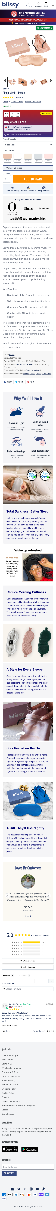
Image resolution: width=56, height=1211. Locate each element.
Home (5, 101)
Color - (8, 150)
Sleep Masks (17, 101)
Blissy (23, 1206)
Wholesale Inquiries (11, 1068)
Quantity (6, 173)
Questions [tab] (23, 975)
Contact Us (7, 1063)
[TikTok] (43, 1188)
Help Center (7, 1059)
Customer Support (10, 1055)
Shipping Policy (9, 1088)
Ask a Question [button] (29, 967)
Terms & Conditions (11, 1076)
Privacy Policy (8, 1080)
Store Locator (8, 1114)
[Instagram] (31, 1188)
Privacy (5, 1097)
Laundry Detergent (43, 373)
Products (9, 139)
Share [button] (7, 1031)
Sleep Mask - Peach (9, 1025)
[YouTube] (37, 1188)
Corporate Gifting (10, 1072)
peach (11, 354)
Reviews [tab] (6, 975)
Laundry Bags (29, 373)
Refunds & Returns (11, 1084)
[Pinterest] (24, 1188)
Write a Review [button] (29, 961)
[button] (29, 5)
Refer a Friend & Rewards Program (19, 1105)
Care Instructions (33, 370)
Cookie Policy (8, 1093)
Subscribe (9, 1173)
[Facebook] (12, 1188)
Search (5, 1109)
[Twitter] (18, 1188)
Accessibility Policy (11, 1101)
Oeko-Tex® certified (24, 364)
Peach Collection (33, 101)
